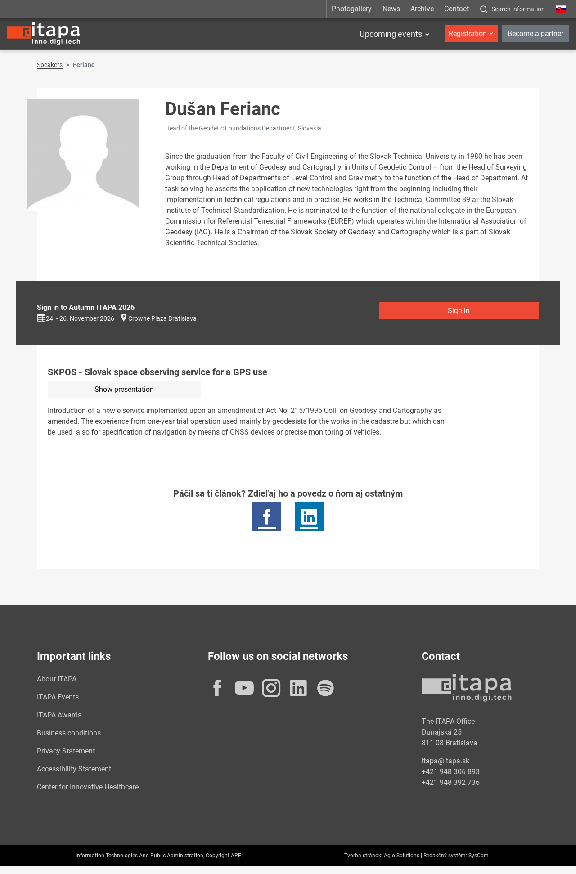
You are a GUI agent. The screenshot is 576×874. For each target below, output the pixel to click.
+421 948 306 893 (451, 771)
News (391, 8)
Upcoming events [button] (391, 34)
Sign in (459, 310)
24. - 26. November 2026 (80, 318)
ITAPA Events (58, 697)
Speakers (50, 64)
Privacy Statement (66, 751)
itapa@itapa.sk (445, 761)
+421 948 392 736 (451, 782)
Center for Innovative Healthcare (88, 787)
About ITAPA (56, 679)
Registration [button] (468, 33)
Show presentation (124, 389)
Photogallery (352, 8)
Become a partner (535, 33)
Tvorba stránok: (363, 855)
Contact (456, 8)
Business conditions (69, 733)
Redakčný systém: (445, 855)
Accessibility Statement (74, 769)
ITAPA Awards (59, 715)
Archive (422, 8)
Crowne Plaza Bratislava (162, 318)
